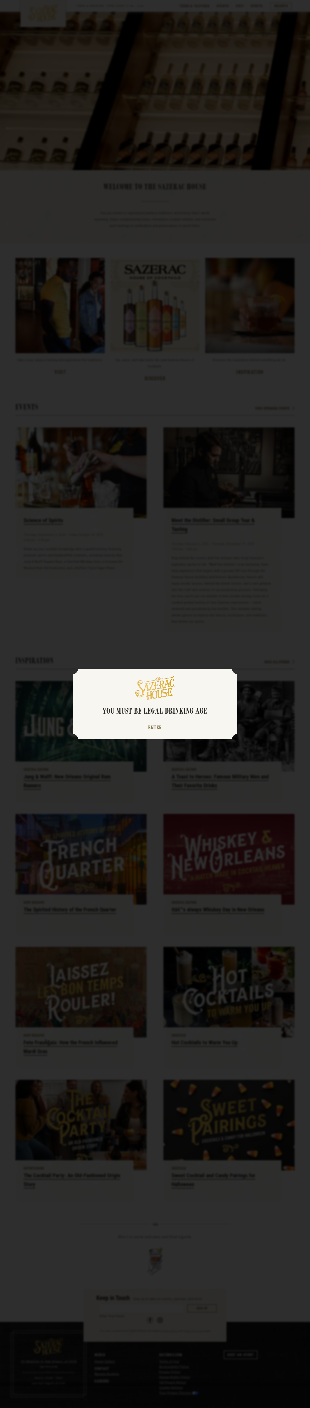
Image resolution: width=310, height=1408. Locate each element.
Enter (155, 727)
